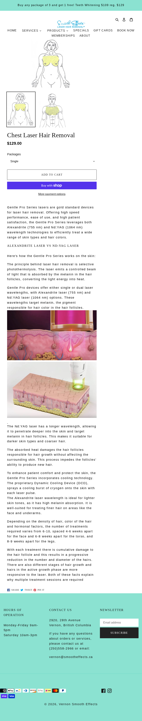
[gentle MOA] (7, 422)
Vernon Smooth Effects (78, 704)
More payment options (51, 194)
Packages (14, 154)
